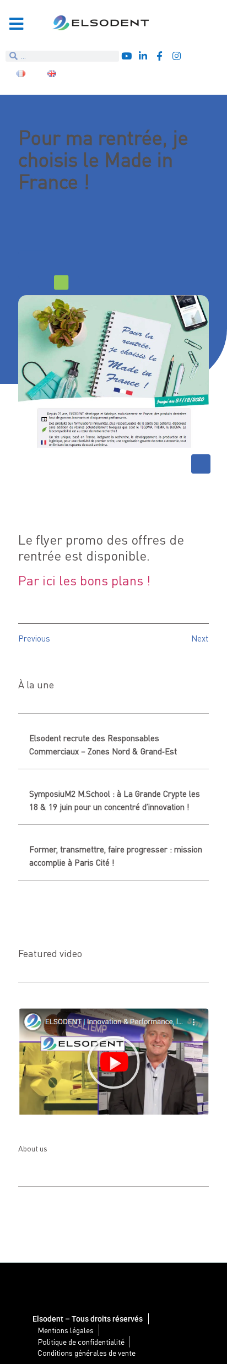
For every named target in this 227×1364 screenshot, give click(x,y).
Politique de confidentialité (81, 1341)
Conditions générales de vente (86, 1352)
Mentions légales (65, 1330)
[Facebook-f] (159, 55)
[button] (113, 1062)
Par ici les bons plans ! (84, 580)
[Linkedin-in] (143, 55)
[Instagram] (176, 55)
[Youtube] (126, 55)
